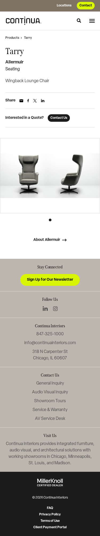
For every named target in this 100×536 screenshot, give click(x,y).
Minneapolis (79, 457)
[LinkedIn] (45, 308)
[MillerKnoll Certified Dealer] (50, 482)
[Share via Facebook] (28, 100)
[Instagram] (55, 308)
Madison (62, 463)
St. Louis (37, 463)
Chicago (58, 457)
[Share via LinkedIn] (43, 100)
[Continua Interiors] (25, 21)
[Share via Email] (21, 100)
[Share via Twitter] (35, 100)
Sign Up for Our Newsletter (50, 280)
